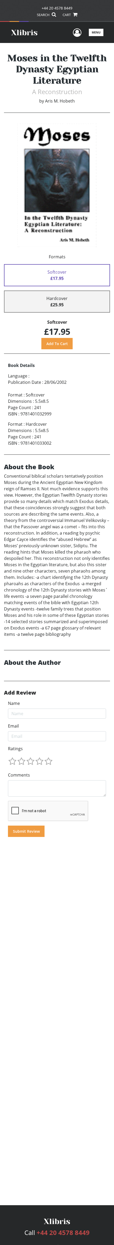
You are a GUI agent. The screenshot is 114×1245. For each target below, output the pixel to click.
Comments (19, 775)
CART (67, 14)
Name (14, 703)
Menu (96, 32)
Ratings (15, 749)
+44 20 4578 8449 (57, 8)
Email (13, 726)
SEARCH (43, 14)
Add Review (20, 693)
